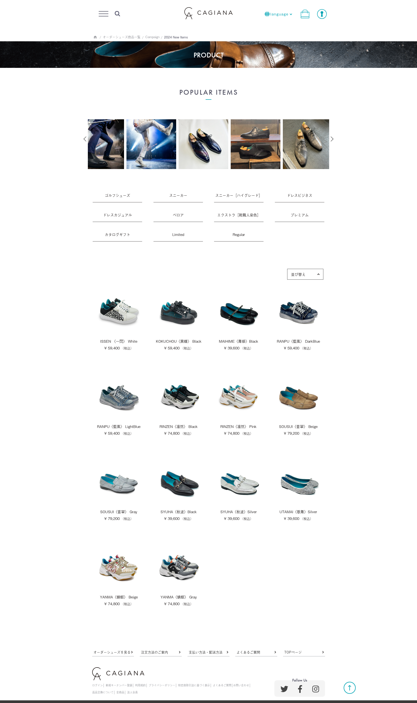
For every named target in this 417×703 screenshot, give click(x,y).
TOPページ (293, 651)
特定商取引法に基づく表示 (194, 685)
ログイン (97, 685)
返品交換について (102, 692)
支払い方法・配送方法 (205, 651)
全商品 (120, 692)
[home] (95, 37)
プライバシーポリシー (162, 685)
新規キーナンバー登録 (119, 685)
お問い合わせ (241, 685)
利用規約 (140, 685)
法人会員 (132, 692)
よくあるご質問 (248, 651)
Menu (103, 12)
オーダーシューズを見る (112, 651)
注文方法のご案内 (154, 651)
